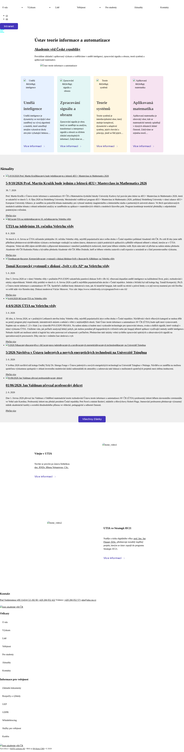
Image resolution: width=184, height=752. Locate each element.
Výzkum (31, 7)
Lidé (57, 7)
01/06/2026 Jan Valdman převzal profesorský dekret (44, 385)
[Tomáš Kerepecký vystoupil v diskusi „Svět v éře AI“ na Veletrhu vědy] (60, 258)
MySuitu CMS (38, 749)
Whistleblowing (9, 720)
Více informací (33, 146)
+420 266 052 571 (72, 600)
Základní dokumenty (11, 688)
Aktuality (138, 7)
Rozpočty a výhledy (11, 696)
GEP (4, 704)
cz (7, 15)
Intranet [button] (9, 26)
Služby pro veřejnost (11, 728)
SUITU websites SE (17, 749)
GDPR (5, 712)
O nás (5, 7)
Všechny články (92, 419)
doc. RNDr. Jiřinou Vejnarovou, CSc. (51, 467)
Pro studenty (111, 7)
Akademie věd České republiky (57, 49)
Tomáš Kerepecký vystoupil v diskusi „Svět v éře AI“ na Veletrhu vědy (57, 266)
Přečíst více (11, 215)
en (7, 19)
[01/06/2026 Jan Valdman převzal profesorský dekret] (34, 378)
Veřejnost (81, 7)
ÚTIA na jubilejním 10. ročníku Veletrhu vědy (40, 226)
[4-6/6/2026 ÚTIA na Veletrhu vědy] (26, 298)
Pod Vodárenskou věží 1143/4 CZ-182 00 (19, 600)
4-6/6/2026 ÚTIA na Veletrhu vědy (31, 306)
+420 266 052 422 (46, 600)
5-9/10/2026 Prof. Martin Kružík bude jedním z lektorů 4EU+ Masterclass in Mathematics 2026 (76, 183)
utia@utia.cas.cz (88, 600)
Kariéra (5, 736)
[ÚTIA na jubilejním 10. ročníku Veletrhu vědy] (38, 219)
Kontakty (164, 7)
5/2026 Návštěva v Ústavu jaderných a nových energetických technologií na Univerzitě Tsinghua (76, 352)
